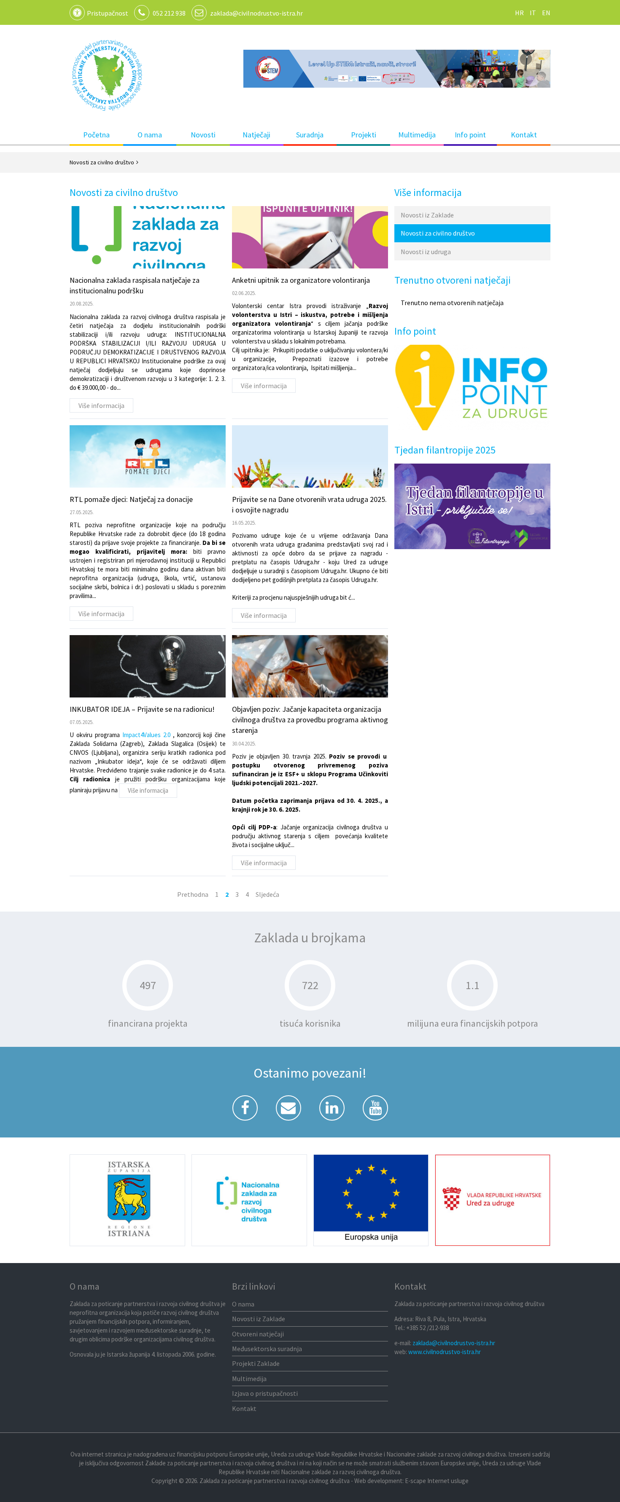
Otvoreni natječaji (258, 1334)
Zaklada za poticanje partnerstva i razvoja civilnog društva (107, 75)
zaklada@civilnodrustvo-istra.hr (256, 13)
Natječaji (256, 134)
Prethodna (192, 894)
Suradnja (309, 134)
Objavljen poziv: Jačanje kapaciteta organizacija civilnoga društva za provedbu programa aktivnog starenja (310, 719)
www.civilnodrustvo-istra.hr (444, 1352)
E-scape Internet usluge (437, 1481)
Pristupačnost (107, 13)
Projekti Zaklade (256, 1363)
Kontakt (524, 134)
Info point (470, 134)
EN (546, 12)
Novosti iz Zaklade (427, 215)
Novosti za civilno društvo (438, 233)
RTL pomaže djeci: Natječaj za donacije (131, 499)
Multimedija (417, 134)
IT (533, 12)
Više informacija (101, 405)
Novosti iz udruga (426, 251)
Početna (96, 134)
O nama (149, 134)
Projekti (363, 134)
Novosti (203, 134)
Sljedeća (267, 894)
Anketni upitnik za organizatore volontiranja (301, 280)
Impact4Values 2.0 (147, 735)
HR (519, 12)
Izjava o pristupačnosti (265, 1393)
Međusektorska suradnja (267, 1348)
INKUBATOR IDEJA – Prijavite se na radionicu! (142, 709)
